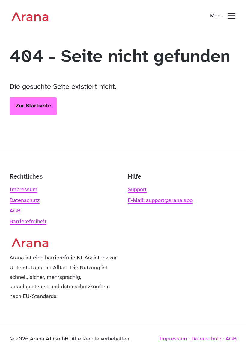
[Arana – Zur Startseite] (32, 16)
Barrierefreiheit (28, 222)
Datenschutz (25, 200)
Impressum (24, 190)
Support (137, 190)
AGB (15, 211)
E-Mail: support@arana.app (160, 200)
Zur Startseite (33, 106)
